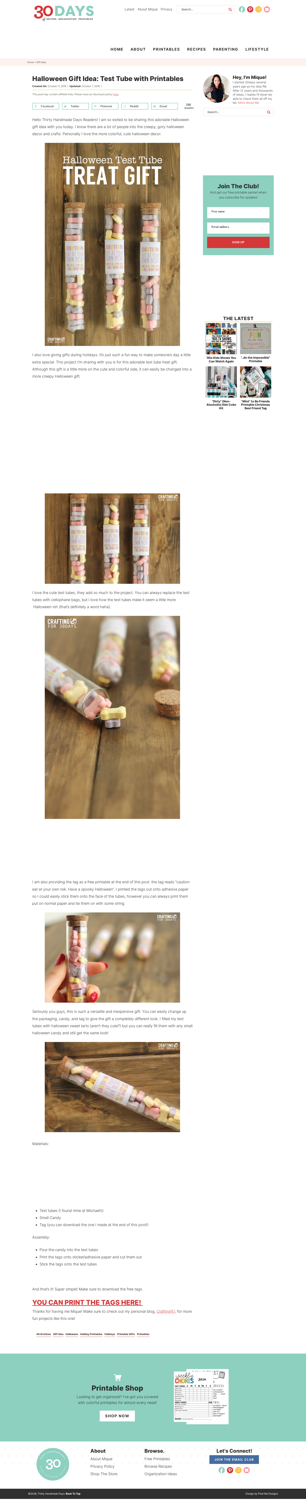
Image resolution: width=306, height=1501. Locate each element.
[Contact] (267, 9)
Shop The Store (103, 1474)
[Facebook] (242, 9)
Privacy (166, 9)
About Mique (148, 9)
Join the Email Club (234, 1459)
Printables (143, 1334)
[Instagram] (258, 9)
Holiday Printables (91, 1334)
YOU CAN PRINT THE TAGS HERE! (87, 1302)
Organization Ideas (160, 1474)
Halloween (72, 1334)
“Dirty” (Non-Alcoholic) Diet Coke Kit (221, 404)
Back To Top (73, 1493)
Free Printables (157, 1459)
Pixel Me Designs (268, 1493)
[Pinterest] (250, 9)
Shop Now (117, 1416)
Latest (129, 9)
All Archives (43, 1334)
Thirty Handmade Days (63, 13)
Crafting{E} (166, 1311)
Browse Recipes (158, 1466)
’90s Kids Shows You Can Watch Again (221, 359)
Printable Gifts (126, 1334)
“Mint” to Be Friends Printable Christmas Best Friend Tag (255, 404)
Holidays (109, 1334)
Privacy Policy (102, 1466)
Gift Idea (58, 1334)
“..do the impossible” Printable (255, 359)
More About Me (248, 102)
